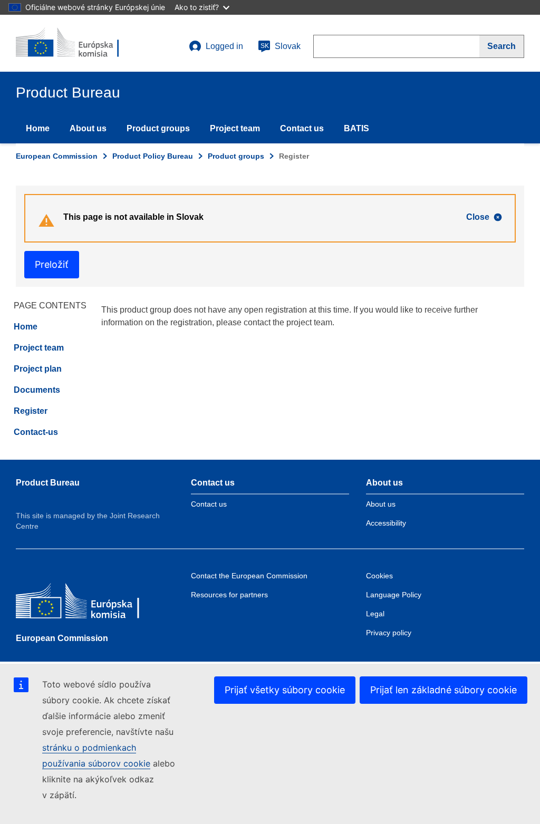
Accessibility (386, 523)
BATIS (356, 128)
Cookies (379, 575)
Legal (375, 613)
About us (88, 128)
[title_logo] (79, 43)
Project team (235, 128)
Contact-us (36, 432)
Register (30, 410)
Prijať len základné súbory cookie (443, 689)
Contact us (302, 128)
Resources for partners (229, 594)
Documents (37, 389)
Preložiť (52, 264)
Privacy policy (388, 632)
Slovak (281, 46)
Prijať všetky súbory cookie (285, 689)
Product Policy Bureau (152, 156)
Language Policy (393, 594)
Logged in (224, 46)
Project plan (38, 368)
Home (38, 128)
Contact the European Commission (249, 575)
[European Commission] (92, 603)
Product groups (158, 128)
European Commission (57, 156)
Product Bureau (48, 482)
